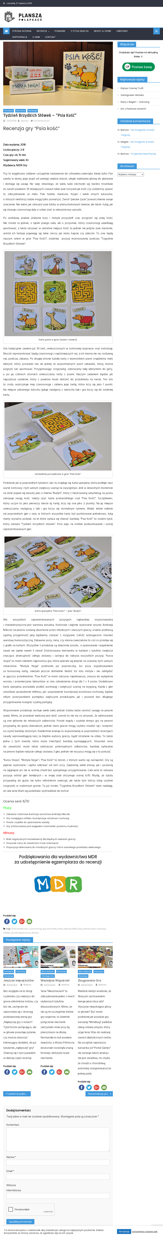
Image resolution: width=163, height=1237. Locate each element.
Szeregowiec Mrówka (132, 95)
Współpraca (19, 37)
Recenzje (42, 31)
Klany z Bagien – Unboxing (135, 102)
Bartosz (24, 120)
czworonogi (35, 928)
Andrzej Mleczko (19, 928)
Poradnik (60, 31)
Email (10, 1171)
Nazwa (11, 1157)
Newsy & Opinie (102, 31)
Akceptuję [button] (124, 1231)
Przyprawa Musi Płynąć (143, 153)
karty (60, 928)
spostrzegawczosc (21, 932)
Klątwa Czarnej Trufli (132, 88)
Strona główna (21, 31)
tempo (35, 932)
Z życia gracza (80, 31)
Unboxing (122, 31)
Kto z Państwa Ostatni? (133, 108)
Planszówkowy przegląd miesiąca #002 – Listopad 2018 (100, 1093)
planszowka (89, 928)
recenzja (101, 928)
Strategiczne (48, 976)
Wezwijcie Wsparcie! (55, 980)
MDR (74, 928)
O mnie (36, 37)
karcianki (52, 928)
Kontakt (50, 37)
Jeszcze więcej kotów (18, 980)
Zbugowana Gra (89, 980)
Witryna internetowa (13, 1188)
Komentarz (12, 1125)
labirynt (67, 928)
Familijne (8, 110)
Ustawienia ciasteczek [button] (144, 1231)
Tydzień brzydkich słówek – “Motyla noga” (19, 1093)
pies (80, 928)
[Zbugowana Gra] (95, 957)
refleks (6, 932)
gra (44, 928)
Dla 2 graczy (48, 971)
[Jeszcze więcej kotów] (20, 957)
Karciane (20, 110)
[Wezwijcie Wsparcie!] (58, 957)
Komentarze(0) (42, 120)
